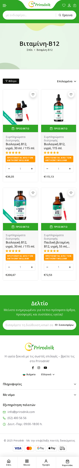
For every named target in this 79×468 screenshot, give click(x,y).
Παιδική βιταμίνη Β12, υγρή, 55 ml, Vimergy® (56, 244)
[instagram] (38, 367)
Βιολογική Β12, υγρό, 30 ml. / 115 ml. (20, 146)
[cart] (74, 5)
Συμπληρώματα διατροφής (15, 138)
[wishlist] (63, 5)
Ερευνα (67, 15)
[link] (20, 107)
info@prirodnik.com (21, 412)
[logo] (39, 4)
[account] (69, 5)
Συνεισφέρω (66, 325)
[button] (5, 5)
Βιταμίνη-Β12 (45, 49)
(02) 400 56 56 (17, 418)
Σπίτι (30, 49)
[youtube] (45, 367)
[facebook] (33, 367)
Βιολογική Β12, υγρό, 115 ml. (54, 146)
